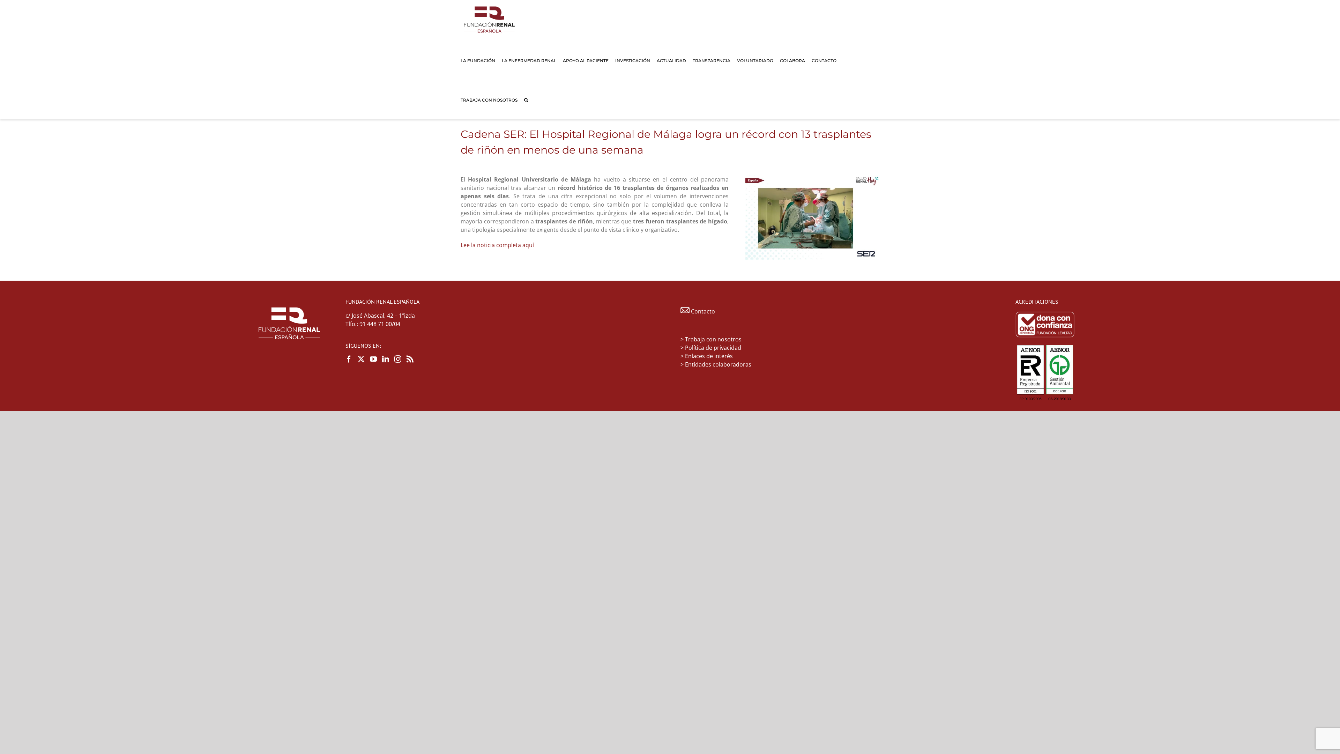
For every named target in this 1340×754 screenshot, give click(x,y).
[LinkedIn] (385, 359)
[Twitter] (361, 359)
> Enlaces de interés (706, 356)
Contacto (702, 311)
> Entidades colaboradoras (715, 364)
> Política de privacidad (710, 348)
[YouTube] (373, 359)
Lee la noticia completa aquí (497, 245)
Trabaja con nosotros (713, 339)
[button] (526, 99)
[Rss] (410, 359)
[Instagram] (397, 359)
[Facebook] (348, 359)
